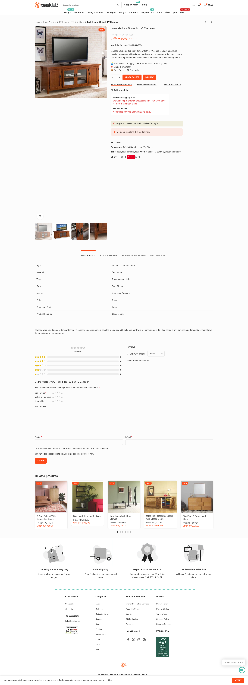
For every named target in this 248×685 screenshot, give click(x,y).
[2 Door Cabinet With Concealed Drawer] (51, 497)
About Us (69, 609)
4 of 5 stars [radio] (60, 393)
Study (98, 624)
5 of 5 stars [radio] (62, 393)
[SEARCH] (119, 5)
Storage (99, 619)
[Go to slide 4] (125, 532)
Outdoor (99, 629)
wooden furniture (173, 152)
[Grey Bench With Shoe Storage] (124, 497)
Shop (45, 22)
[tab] (88, 254)
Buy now (149, 77)
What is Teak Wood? (172, 84)
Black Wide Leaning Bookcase (87, 516)
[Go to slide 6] (130, 532)
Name (38, 437)
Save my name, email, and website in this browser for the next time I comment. (73, 448)
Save (132, 157)
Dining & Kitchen (102, 614)
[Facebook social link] (118, 157)
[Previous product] (205, 22)
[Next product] (211, 22)
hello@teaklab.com (73, 621)
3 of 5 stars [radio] (57, 393)
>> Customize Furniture (121, 84)
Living (53, 22)
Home (37, 22)
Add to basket (132, 77)
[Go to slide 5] (128, 532)
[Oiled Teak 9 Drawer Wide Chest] (197, 497)
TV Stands (64, 22)
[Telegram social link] (139, 157)
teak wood (140, 152)
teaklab (149, 152)
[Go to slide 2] (120, 532)
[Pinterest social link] (144, 640)
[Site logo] (46, 5)
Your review (41, 406)
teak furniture (128, 152)
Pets (97, 649)
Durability (39, 401)
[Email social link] (125, 157)
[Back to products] (208, 22)
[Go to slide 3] (122, 532)
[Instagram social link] (139, 640)
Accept (238, 680)
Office (98, 639)
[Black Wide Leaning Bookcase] (87, 497)
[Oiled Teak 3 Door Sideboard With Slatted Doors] (160, 497)
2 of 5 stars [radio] (55, 393)
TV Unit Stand (77, 22)
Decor (98, 644)
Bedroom (99, 609)
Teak (119, 152)
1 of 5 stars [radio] (53, 393)
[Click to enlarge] (40, 216)
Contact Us (69, 604)
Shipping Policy (162, 619)
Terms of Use (161, 614)
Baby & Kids (100, 634)
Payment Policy (162, 609)
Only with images (137, 354)
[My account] (193, 5)
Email (128, 437)
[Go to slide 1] (117, 532)
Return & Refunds (163, 624)
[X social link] (122, 157)
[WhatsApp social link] (136, 157)
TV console (159, 152)
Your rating (40, 393)
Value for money (42, 397)
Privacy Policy (162, 604)
